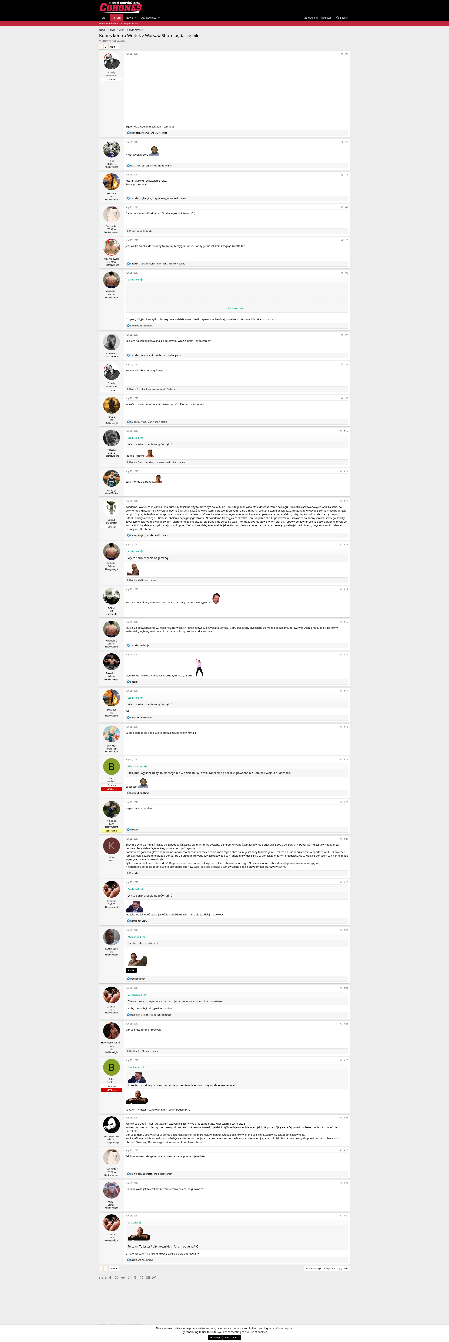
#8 (346, 364)
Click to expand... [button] (237, 308)
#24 (346, 987)
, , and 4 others (157, 263)
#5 (346, 240)
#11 (346, 471)
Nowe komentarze (108, 23)
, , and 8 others (151, 165)
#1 (346, 53)
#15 (346, 621)
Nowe (129, 17)
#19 (346, 759)
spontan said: (135, 1067)
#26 (346, 1060)
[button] (135, 17)
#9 (346, 398)
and (141, 231)
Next (112, 46)
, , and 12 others (152, 389)
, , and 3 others (158, 198)
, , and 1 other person (156, 355)
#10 (346, 430)
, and (148, 132)
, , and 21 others (149, 535)
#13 (346, 544)
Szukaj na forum (129, 23)
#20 (346, 802)
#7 (346, 334)
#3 (346, 174)
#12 (346, 500)
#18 (346, 726)
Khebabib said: (135, 766)
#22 (346, 882)
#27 (346, 1117)
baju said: (133, 1222)
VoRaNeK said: (135, 994)
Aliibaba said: (134, 936)
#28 (346, 1150)
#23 (346, 929)
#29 (346, 1182)
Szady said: (133, 279)
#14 (346, 589)
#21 (346, 838)
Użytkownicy (148, 17)
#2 (346, 141)
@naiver (158, 1008)
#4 (346, 207)
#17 (346, 690)
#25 (346, 1023)
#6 (346, 272)
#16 (346, 654)
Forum (117, 17)
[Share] (342, 54)
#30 (346, 1215)
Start (104, 17)
